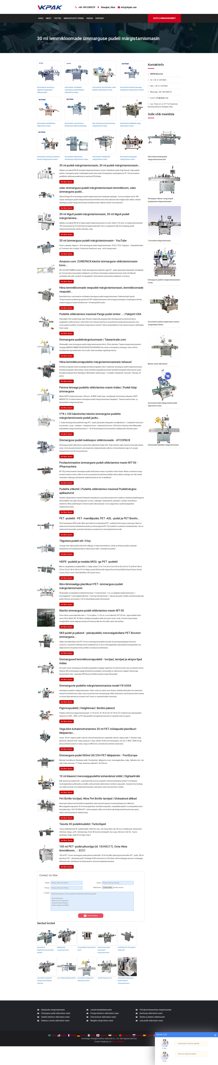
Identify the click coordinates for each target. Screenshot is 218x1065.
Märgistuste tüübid (74, 18)
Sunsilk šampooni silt (105, 978)
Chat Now (185, 1058)
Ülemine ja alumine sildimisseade (152, 1017)
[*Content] (45, 910)
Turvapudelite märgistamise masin (86, 948)
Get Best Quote (66, 182)
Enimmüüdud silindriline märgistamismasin (163, 445)
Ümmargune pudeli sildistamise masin (55, 1013)
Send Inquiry (92, 915)
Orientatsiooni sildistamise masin (103, 1017)
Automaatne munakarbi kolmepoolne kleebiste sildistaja (44, 980)
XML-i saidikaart (117, 1041)
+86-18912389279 (86, 7)
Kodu (40, 18)
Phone (47, 888)
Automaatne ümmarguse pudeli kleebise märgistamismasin (125, 980)
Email (98, 883)
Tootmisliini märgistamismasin (159, 241)
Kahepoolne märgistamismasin (53, 1010)
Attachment (97, 887)
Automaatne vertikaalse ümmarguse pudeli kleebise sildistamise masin (74, 89)
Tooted (57, 18)
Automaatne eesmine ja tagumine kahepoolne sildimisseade (45, 89)
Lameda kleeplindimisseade (101, 1010)
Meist (48, 18)
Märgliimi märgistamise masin (101, 1020)
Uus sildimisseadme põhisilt (66, 978)
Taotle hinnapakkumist (164, 18)
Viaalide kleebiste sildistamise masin (55, 1017)
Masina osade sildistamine (157, 364)
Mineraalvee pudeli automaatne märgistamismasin (104, 950)
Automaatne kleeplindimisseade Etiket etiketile (45, 950)
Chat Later (198, 1058)
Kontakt (100, 18)
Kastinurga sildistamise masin (151, 1013)
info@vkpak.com (129, 7)
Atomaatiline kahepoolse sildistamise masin (85, 979)
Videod (89, 18)
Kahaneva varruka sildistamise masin (55, 1020)
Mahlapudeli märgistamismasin (63, 948)
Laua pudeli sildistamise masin (151, 1020)
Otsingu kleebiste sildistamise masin (104, 1013)
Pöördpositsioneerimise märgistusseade (155, 1010)
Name (47, 883)
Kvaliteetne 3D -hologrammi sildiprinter (126, 948)
